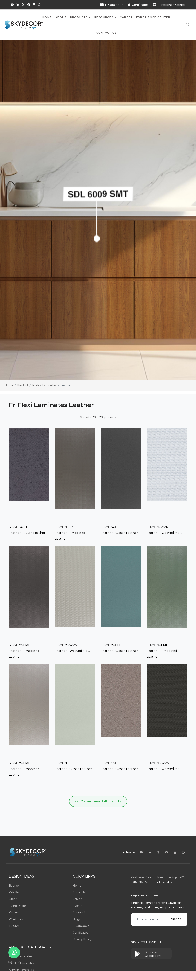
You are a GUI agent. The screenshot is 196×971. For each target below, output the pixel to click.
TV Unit (14, 926)
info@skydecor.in (166, 881)
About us (79, 892)
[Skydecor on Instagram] (34, 4)
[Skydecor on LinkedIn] (18, 4)
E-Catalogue (114, 4)
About (60, 17)
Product (22, 385)
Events (77, 905)
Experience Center (171, 4)
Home (47, 17)
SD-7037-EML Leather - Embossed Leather (24, 650)
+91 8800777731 (140, 881)
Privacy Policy (82, 939)
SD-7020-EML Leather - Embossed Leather (70, 532)
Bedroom (15, 885)
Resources (104, 17)
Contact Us (106, 32)
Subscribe (174, 919)
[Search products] (188, 25)
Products (79, 17)
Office (13, 899)
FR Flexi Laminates (21, 963)
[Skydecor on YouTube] (12, 4)
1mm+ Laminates (20, 956)
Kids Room (16, 892)
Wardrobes (16, 919)
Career (126, 17)
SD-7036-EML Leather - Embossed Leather (162, 650)
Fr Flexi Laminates (44, 385)
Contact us (80, 912)
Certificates (140, 4)
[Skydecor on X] (23, 4)
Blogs (76, 919)
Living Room (17, 905)
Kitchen (14, 912)
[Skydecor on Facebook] (28, 4)
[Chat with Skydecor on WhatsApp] (39, 4)
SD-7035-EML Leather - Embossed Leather (24, 768)
